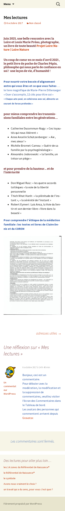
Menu (7, 4)
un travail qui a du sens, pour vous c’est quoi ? (28, 489)
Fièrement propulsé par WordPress (23, 503)
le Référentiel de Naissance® (19, 472)
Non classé (35, 23)
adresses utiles (48, 333)
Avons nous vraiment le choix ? (20, 483)
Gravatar (27, 418)
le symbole (10, 478)
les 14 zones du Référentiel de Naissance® (26, 467)
